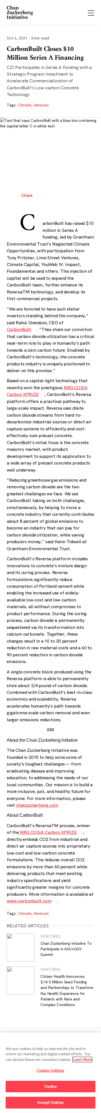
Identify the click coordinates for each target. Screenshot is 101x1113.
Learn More (82, 1059)
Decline (50, 1086)
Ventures (41, 105)
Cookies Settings (50, 1070)
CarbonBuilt (19, 329)
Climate (24, 105)
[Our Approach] (20, 13)
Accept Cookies (50, 1102)
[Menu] (91, 13)
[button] (42, 195)
